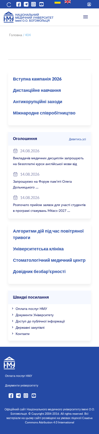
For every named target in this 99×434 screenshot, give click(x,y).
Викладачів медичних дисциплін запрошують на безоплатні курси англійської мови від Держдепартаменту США (48, 164)
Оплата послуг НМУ (31, 308)
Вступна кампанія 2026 (37, 79)
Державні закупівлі (30, 327)
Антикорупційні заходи (37, 102)
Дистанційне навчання (37, 90)
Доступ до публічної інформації (40, 321)
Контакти (23, 333)
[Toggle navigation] (86, 17)
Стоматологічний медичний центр (49, 260)
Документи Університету (35, 315)
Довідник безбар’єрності (39, 272)
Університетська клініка (38, 249)
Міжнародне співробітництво (44, 113)
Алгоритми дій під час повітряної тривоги (48, 234)
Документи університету (21, 385)
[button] (8, 4)
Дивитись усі (77, 139)
